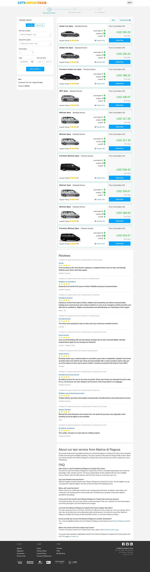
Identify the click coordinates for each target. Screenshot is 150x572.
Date (20, 58)
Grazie (61, 263)
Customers (20, 553)
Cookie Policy (41, 553)
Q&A (113, 20)
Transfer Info (100, 40)
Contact (59, 548)
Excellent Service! (66, 298)
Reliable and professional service (71, 393)
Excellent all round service (69, 375)
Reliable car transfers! (67, 282)
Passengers (23, 49)
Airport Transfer (65, 410)
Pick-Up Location (24, 30)
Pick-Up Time (41, 58)
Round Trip (39, 25)
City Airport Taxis (127, 548)
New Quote (34, 69)
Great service (64, 335)
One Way (30, 25)
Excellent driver (65, 319)
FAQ (58, 551)
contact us (74, 536)
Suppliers (20, 551)
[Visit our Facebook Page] (123, 545)
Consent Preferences (44, 556)
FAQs (63, 536)
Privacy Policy (42, 551)
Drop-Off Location (25, 40)
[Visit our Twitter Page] (127, 545)
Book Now (119, 40)
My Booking (61, 553)
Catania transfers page (111, 530)
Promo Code (21, 556)
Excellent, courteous (67, 428)
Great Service (64, 354)
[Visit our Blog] (131, 545)
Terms (39, 548)
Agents (19, 548)
